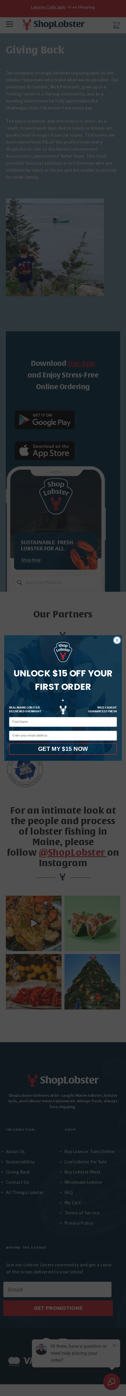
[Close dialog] (117, 640)
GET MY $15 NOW (63, 749)
